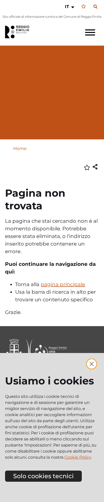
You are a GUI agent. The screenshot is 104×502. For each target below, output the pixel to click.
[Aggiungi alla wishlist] (87, 167)
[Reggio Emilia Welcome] (19, 32)
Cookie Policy (77, 457)
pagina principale (63, 284)
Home (20, 148)
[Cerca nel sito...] (95, 6)
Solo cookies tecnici (43, 476)
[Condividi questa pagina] (95, 166)
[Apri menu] (90, 32)
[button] (70, 6)
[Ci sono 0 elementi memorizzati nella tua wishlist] (83, 6)
